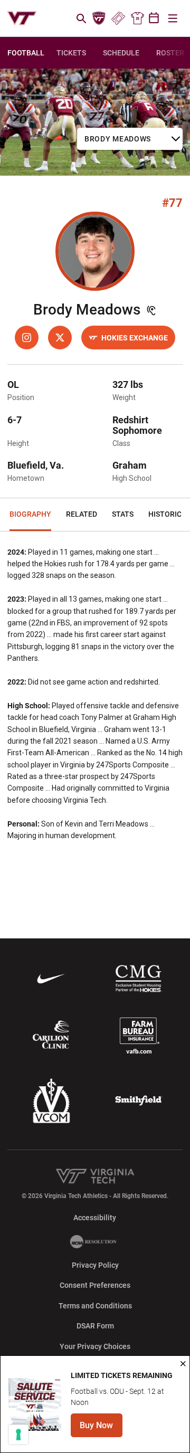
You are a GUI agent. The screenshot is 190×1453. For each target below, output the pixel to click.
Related (81, 514)
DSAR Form (95, 1326)
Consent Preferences (95, 1285)
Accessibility (94, 1217)
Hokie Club (99, 18)
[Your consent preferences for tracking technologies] (18, 1434)
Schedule (121, 53)
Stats (123, 514)
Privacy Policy (95, 1265)
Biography (30, 514)
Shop (137, 18)
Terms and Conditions (95, 1306)
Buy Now (101, 1428)
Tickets (118, 18)
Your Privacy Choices (95, 1346)
